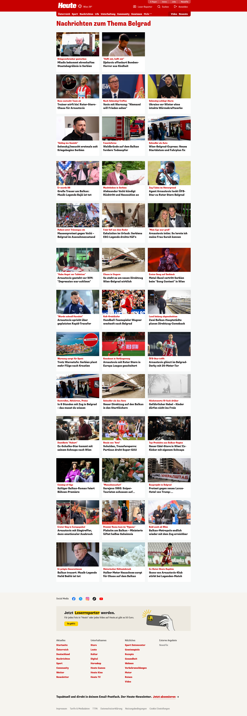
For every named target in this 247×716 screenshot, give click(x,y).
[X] (80, 598)
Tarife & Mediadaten (80, 708)
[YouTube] (101, 598)
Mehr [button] (147, 14)
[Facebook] (73, 598)
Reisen (128, 677)
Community (123, 14)
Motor (128, 672)
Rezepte (129, 654)
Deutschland (63, 654)
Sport (75, 14)
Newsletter (62, 677)
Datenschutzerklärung (111, 708)
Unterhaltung (108, 14)
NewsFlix (163, 645)
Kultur (94, 654)
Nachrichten (63, 658)
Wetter (60, 672)
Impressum (61, 708)
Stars (94, 645)
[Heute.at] (67, 5)
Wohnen (129, 663)
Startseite (62, 645)
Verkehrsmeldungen (136, 668)
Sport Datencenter (135, 645)
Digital (94, 658)
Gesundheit (131, 658)
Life (97, 14)
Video (174, 14)
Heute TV (96, 677)
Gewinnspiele (132, 649)
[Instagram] (87, 598)
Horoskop (96, 663)
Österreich (64, 14)
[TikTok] (94, 598)
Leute (94, 649)
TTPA (95, 708)
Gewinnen (136, 14)
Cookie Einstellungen (160, 708)
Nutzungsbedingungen (136, 708)
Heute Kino (97, 672)
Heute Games (98, 668)
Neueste (183, 14)
